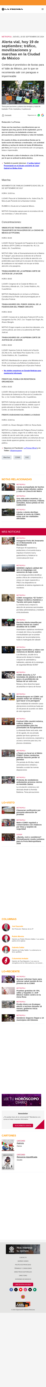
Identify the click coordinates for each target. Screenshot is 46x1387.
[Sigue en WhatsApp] (38, 115)
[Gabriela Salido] (6, 949)
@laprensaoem (16, 450)
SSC (27, 457)
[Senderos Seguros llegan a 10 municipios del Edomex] (8, 1018)
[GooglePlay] (34, 1289)
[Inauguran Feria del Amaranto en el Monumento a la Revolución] (8, 549)
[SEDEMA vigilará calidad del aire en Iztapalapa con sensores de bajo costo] (8, 578)
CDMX (17, 457)
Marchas (6, 457)
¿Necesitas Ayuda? (23, 1284)
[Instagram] (25, 1289)
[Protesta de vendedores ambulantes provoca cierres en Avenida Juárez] (8, 786)
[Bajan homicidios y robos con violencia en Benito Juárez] (8, 657)
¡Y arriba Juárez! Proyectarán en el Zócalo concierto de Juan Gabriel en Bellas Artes (22, 165)
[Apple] (30, 1289)
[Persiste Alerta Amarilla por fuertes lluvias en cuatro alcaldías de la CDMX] (8, 631)
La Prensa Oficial (30, 448)
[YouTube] (20, 1289)
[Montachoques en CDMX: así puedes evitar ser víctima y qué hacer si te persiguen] (8, 704)
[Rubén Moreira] (6, 938)
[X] (16, 1289)
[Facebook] (11, 1289)
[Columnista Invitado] (6, 960)
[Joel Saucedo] (6, 927)
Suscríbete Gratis (23, 1125)
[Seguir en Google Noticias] (42, 115)
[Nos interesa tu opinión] (23, 1249)
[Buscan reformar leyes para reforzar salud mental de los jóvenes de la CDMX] (8, 979)
